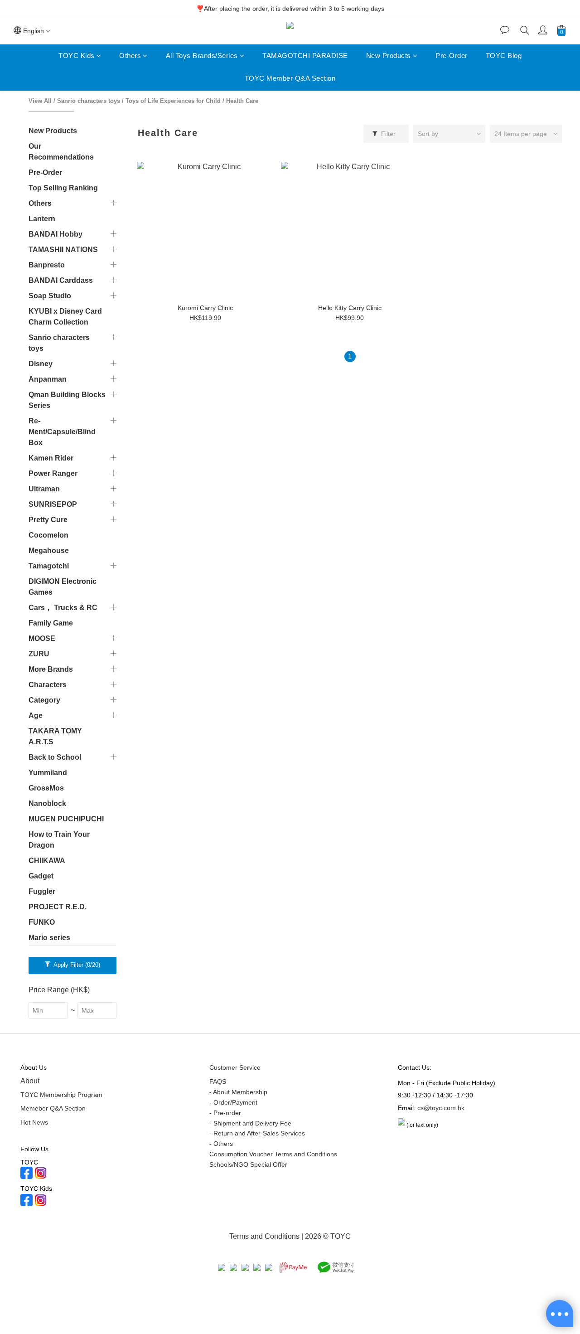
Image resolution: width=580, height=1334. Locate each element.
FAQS (217, 1081)
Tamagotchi (49, 566)
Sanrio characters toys (88, 100)
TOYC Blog (504, 55)
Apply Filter (76, 964)
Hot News (34, 1122)
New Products (388, 55)
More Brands (51, 669)
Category (44, 700)
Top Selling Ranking (63, 188)
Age (36, 715)
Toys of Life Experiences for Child (173, 100)
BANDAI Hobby (55, 234)
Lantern (42, 219)
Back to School (55, 757)
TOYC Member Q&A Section (290, 78)
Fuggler (42, 891)
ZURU (39, 654)
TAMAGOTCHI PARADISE (305, 55)
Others (130, 55)
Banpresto (47, 265)
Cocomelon (48, 535)
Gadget (41, 876)
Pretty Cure (48, 520)
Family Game (51, 623)
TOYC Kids (76, 55)
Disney (41, 364)
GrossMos (46, 788)
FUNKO (42, 922)
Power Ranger (53, 473)
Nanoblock (47, 803)
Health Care (242, 100)
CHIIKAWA (47, 860)
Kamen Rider (51, 458)
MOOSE (42, 638)
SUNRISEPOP (53, 504)
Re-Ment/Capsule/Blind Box (62, 431)
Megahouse (49, 550)
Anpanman (48, 379)
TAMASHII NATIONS (63, 249)
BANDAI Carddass (61, 280)
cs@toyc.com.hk (440, 1107)
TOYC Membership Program (61, 1094)
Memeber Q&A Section (53, 1108)
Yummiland (48, 772)
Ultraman (44, 489)
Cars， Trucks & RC (63, 607)
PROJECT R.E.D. (58, 907)
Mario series (49, 937)
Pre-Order (451, 55)
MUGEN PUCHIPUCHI (66, 819)
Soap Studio (50, 296)
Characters (48, 685)
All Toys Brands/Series (202, 55)
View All (40, 100)
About (29, 1081)
